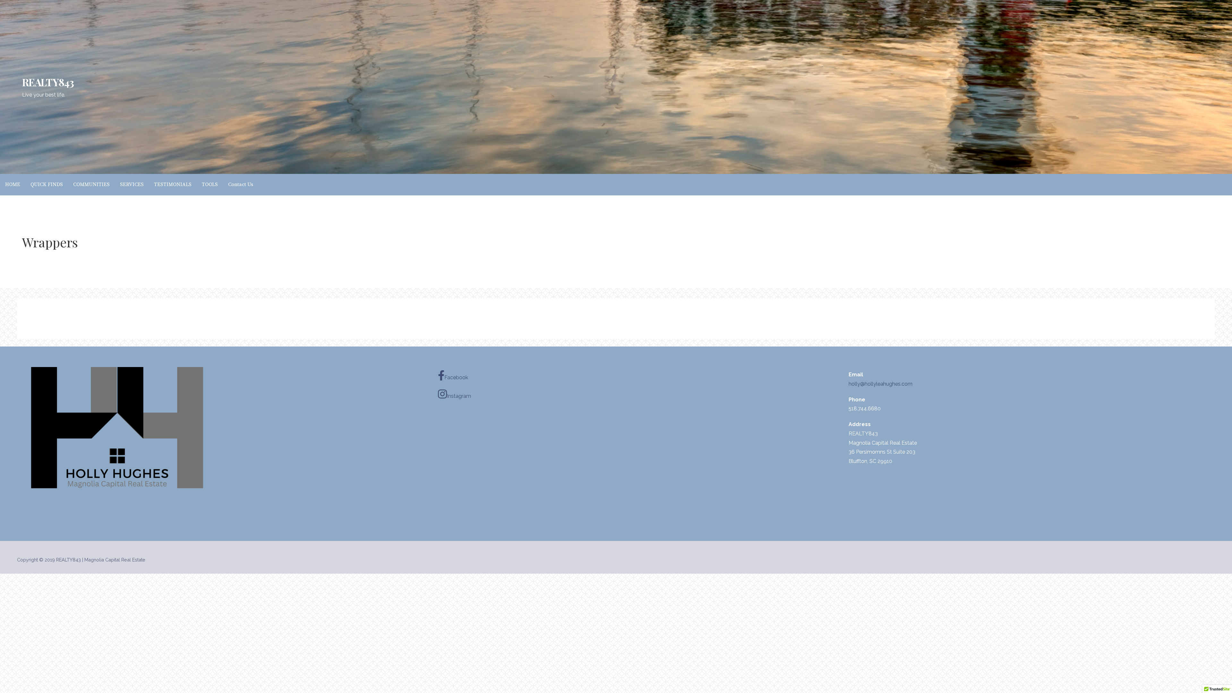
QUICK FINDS (46, 184)
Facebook (456, 377)
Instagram (459, 396)
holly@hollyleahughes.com (880, 384)
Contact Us (240, 184)
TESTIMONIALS (173, 184)
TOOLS (210, 184)
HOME (12, 184)
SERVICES (132, 184)
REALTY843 (47, 82)
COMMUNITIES (91, 184)
